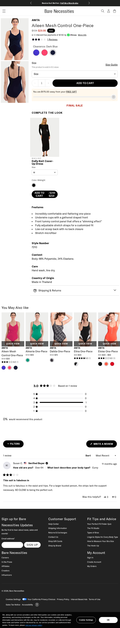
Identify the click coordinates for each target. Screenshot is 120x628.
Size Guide (111, 64)
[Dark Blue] (53, 54)
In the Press (7, 562)
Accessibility (27, 604)
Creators (5, 570)
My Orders (91, 566)
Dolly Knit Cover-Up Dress (42, 162)
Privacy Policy (63, 599)
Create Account (94, 562)
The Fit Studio (93, 528)
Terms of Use (94, 599)
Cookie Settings (86, 620)
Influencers (7, 575)
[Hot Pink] (44, 54)
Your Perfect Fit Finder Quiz (99, 524)
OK (108, 620)
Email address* (8, 538)
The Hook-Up (93, 545)
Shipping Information (57, 528)
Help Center (53, 524)
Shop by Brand (54, 545)
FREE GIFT (71, 91)
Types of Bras (93, 532)
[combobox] (75, 73)
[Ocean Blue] (36, 54)
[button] (3, 11)
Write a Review (105, 444)
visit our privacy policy (33, 625)
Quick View (12, 344)
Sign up (32, 544)
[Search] (103, 11)
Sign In (90, 557)
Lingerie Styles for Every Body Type (102, 537)
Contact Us (53, 537)
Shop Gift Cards (55, 541)
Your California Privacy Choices (41, 599)
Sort (88, 455)
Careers (5, 557)
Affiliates (5, 566)
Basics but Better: (60, 3)
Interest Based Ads (79, 599)
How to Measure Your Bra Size (100, 541)
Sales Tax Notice (13, 604)
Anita (36, 20)
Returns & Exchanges (57, 532)
